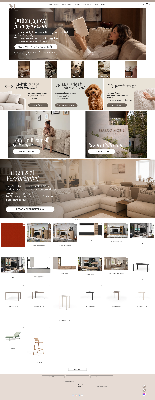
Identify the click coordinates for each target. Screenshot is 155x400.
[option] (53, 376)
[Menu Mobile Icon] (149, 4)
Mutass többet (77, 369)
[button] (144, 394)
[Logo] (12, 7)
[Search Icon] (139, 4)
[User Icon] (143, 4)
